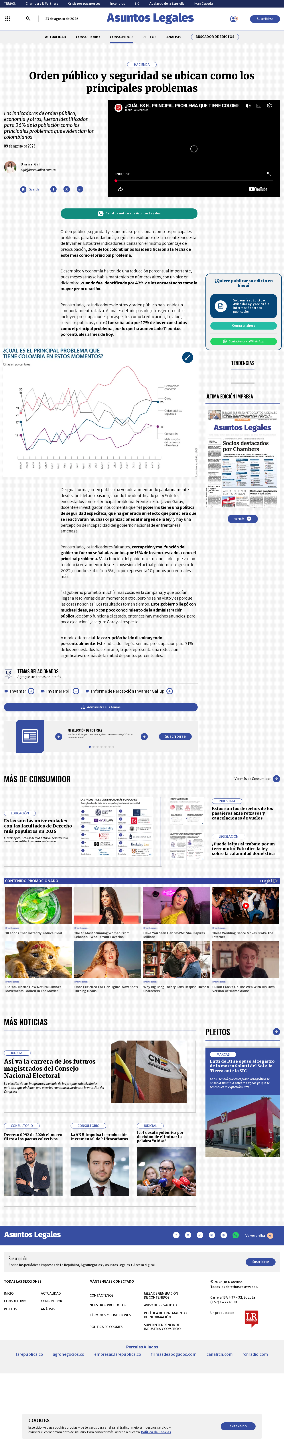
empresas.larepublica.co (117, 1354)
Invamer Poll (58, 691)
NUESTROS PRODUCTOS (108, 1305)
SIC (137, 4)
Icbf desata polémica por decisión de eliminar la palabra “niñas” (160, 1136)
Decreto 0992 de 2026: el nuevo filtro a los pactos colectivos (33, 1136)
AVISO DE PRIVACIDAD (160, 1305)
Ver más (239, 518)
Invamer (18, 691)
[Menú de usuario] (233, 19)
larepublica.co (29, 1354)
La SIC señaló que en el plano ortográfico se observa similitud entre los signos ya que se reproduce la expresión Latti (240, 1083)
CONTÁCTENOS (101, 1295)
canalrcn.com (220, 1354)
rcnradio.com (255, 1354)
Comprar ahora (243, 326)
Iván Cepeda (203, 4)
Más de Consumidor (37, 779)
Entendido (238, 1426)
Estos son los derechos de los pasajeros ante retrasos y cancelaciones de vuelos (242, 813)
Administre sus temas (103, 707)
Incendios (117, 4)
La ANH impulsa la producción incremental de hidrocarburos (99, 1136)
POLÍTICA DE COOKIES (106, 1327)
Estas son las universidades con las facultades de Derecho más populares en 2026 (38, 826)
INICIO (9, 1293)
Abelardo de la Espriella (167, 4)
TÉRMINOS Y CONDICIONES (110, 1315)
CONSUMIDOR (121, 37)
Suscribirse (265, 19)
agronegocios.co (68, 1354)
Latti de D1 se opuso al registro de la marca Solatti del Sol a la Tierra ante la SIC (242, 1066)
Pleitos (217, 1031)
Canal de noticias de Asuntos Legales (133, 213)
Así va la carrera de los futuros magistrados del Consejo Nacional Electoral (50, 1068)
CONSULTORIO (88, 37)
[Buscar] (28, 19)
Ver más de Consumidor (253, 779)
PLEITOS (149, 37)
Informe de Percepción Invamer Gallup (127, 691)
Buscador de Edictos (215, 37)
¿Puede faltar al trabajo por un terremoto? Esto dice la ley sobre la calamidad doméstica (243, 848)
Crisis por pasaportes (84, 4)
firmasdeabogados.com (174, 1354)
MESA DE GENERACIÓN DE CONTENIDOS (161, 1295)
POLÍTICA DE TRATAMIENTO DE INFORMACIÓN (165, 1315)
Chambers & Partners (42, 4)
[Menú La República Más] (7, 19)
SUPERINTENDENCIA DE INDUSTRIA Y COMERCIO (162, 1327)
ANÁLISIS (173, 37)
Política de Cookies (156, 1432)
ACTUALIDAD (55, 37)
